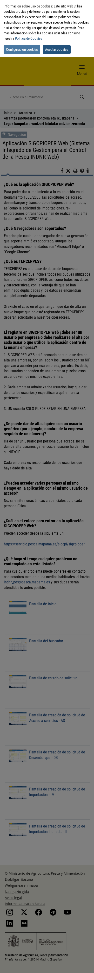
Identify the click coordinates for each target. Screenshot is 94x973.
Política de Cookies (28, 38)
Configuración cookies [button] (22, 49)
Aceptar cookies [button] (56, 49)
